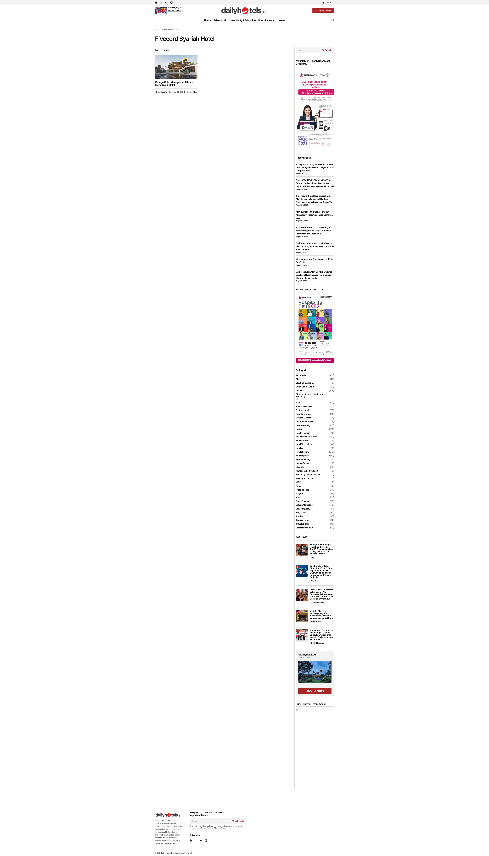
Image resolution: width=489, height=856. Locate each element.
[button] (328, 2)
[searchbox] (308, 50)
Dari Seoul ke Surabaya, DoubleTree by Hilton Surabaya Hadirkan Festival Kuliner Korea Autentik (315, 246)
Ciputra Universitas (305, 383)
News (298, 486)
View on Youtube (174, 11)
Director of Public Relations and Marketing (310, 395)
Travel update (302, 524)
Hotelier (299, 448)
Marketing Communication (308, 475)
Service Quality (303, 509)
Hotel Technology (304, 444)
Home (157, 29)
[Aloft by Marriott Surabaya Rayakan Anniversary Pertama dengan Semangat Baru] (302, 616)
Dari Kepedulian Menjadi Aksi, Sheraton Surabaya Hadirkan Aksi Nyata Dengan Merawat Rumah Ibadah (314, 275)
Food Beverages (303, 414)
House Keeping (303, 459)
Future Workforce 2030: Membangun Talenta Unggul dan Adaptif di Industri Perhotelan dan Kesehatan (313, 230)
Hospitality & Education (306, 437)
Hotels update (302, 456)
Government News (304, 422)
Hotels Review (302, 452)
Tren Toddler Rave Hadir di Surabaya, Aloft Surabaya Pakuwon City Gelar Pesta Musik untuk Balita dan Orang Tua (314, 199)
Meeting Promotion (304, 478)
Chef (298, 379)
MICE (298, 482)
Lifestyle (300, 467)
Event (298, 403)
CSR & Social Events (305, 387)
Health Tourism (303, 433)
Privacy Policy (206, 828)
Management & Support (307, 471)
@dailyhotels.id (307, 654)
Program (300, 493)
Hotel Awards (302, 440)
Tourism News (302, 520)
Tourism (299, 516)
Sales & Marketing (304, 505)
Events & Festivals (304, 406)
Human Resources (304, 463)
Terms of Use (220, 828)
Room (298, 497)
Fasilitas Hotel (302, 410)
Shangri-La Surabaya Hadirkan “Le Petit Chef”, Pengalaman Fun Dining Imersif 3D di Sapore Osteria (315, 167)
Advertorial (301, 375)
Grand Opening (161, 92)
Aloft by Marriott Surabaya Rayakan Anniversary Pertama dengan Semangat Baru (314, 215)
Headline (300, 429)
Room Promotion (303, 501)
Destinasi (300, 391)
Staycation (301, 512)
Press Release (302, 490)
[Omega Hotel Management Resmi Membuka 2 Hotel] (176, 67)
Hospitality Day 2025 (175, 8)
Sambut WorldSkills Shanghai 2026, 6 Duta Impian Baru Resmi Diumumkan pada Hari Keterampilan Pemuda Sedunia (315, 183)
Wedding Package (304, 528)
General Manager (304, 418)
